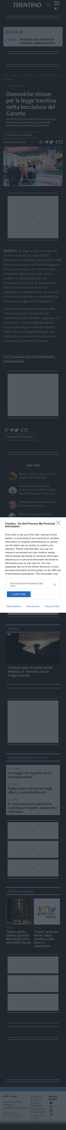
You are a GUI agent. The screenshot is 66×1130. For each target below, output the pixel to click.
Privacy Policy (52, 606)
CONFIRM (19, 594)
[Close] (59, 524)
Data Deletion (14, 606)
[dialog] (33, 565)
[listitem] (33, 584)
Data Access (33, 606)
